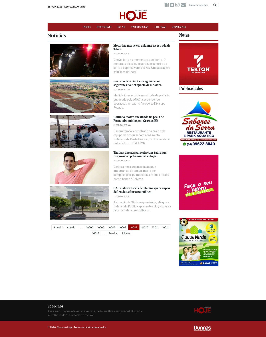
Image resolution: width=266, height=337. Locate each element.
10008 (122, 227)
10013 (95, 233)
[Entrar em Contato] (184, 5)
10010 (144, 227)
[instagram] (178, 5)
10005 (89, 227)
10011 (155, 227)
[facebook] (167, 5)
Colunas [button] (160, 27)
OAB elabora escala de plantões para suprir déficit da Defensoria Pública (141, 190)
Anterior (71, 227)
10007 (111, 227)
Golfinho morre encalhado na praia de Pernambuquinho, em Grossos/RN (138, 119)
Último (126, 233)
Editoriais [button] (104, 27)
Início (87, 27)
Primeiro (58, 227)
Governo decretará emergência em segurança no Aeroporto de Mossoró (137, 83)
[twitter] (172, 5)
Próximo (113, 233)
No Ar (121, 27)
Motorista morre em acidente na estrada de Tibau (141, 47)
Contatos (179, 27)
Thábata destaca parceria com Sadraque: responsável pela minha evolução (140, 154)
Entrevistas (139, 27)
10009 (134, 227)
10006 (100, 227)
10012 (165, 227)
